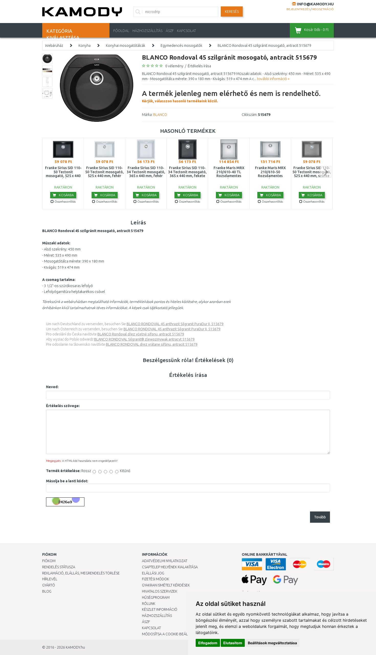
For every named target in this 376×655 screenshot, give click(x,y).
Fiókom (49, 561)
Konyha (85, 45)
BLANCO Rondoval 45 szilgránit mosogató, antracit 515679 (264, 45)
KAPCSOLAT (186, 31)
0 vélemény (174, 66)
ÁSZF (170, 31)
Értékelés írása (199, 66)
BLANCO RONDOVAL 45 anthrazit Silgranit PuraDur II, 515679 (175, 324)
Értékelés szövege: (63, 406)
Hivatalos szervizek (159, 591)
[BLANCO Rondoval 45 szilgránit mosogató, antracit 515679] (96, 88)
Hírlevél (49, 579)
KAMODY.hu (75, 647)
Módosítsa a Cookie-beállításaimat (174, 634)
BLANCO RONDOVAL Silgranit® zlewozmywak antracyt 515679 (144, 339)
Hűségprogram (156, 597)
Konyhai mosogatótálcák (125, 45)
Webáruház (54, 45)
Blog (46, 591)
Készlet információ (159, 609)
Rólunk (148, 604)
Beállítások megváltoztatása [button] (272, 643)
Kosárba (66, 195)
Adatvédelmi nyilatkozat (164, 561)
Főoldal (121, 31)
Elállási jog (153, 573)
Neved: (52, 387)
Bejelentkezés (298, 9)
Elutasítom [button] (232, 643)
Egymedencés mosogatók (181, 45)
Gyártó (48, 585)
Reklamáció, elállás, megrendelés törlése (81, 573)
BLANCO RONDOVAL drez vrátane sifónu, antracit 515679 (151, 344)
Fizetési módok (155, 579)
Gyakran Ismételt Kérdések (166, 585)
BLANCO (160, 115)
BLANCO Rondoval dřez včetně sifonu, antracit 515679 (140, 334)
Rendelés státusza (58, 567)
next (325, 172)
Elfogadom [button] (207, 643)
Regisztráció (323, 9)
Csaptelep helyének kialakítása (170, 567)
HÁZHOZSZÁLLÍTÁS (147, 31)
